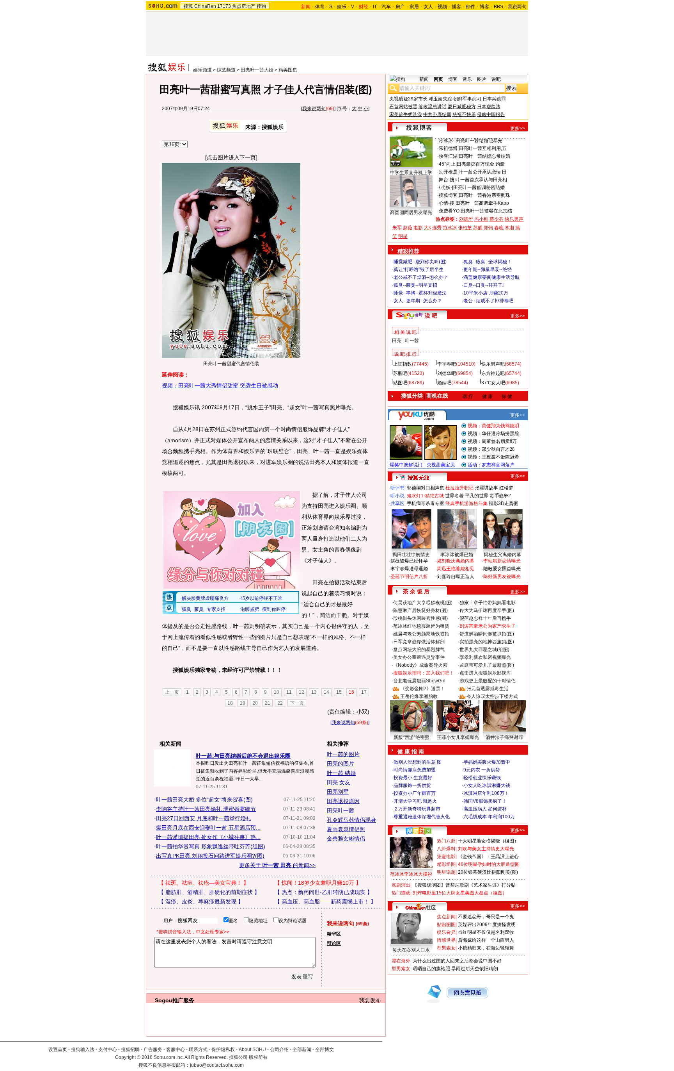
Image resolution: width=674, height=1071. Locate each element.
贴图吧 (400, 383)
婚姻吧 (444, 383)
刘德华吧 (446, 373)
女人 (428, 6)
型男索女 (446, 948)
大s (427, 227)
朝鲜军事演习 (467, 99)
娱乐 (341, 6)
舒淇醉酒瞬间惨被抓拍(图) (486, 634)
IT (375, 6)
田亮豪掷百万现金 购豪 (481, 164)
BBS (498, 6)
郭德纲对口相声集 (425, 488)
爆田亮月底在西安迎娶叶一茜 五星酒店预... (208, 828)
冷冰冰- (446, 140)
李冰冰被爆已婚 (456, 554)
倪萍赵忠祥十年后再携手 (485, 618)
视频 (442, 6)
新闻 (424, 79)
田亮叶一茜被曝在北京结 (486, 211)
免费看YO (449, 211)
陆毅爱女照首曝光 (502, 568)
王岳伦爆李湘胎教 (419, 696)
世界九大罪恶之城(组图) (484, 649)
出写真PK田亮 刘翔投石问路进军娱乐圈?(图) (210, 856)
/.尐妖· (445, 187)
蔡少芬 (497, 219)
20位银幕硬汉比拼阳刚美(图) (488, 872)
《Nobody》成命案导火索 (420, 665)
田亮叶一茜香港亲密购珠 (484, 195)
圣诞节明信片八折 (409, 576)
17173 (224, 6)
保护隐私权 (223, 1049)
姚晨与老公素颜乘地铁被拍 (421, 634)
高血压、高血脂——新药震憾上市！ (325, 901)
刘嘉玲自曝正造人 (455, 576)
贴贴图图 (446, 924)
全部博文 (324, 1049)
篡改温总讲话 (433, 106)
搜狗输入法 (82, 1049)
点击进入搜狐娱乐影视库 (485, 673)
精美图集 (287, 70)
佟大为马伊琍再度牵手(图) (486, 610)
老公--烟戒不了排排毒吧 (488, 300)
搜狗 (261, 6)
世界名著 (454, 495)
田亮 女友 (338, 782)
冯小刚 (481, 219)
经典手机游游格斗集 (466, 503)
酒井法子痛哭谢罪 (504, 737)
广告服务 (153, 1049)
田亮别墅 (338, 792)
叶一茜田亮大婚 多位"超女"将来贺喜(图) (204, 799)
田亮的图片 (340, 763)
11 (289, 692)
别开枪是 (448, 172)
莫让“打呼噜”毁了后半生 (418, 269)
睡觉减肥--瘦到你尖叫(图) (420, 261)
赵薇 (407, 227)
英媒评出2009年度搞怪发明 (487, 924)
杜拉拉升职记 (459, 488)
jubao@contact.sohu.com (217, 1065)
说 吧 (431, 315)
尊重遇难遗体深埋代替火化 (422, 816)
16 (351, 692)
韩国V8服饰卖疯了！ (485, 801)
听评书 (397, 488)
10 (276, 692)
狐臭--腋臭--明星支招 (415, 285)
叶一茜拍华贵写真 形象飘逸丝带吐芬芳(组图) (210, 846)
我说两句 (517, 6)
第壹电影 (446, 856)
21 (267, 703)
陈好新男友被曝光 (502, 576)
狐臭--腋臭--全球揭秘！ (487, 261)
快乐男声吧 (493, 364)
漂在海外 (401, 961)
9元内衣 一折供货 (481, 770)
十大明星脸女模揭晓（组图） (488, 841)
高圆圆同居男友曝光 (411, 212)
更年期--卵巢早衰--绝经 (487, 269)
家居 (414, 6)
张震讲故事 (486, 488)
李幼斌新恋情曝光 (502, 561)
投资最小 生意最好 (413, 777)
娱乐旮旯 (446, 932)
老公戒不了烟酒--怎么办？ (421, 277)
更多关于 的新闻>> (277, 865)
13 (314, 692)
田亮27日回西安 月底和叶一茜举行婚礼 (203, 818)
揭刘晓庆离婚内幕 (455, 561)
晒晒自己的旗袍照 (431, 968)
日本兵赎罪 (494, 99)
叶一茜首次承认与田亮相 (481, 179)
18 (230, 703)
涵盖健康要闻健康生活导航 (491, 277)
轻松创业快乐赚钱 (482, 777)
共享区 (397, 503)
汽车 (386, 6)
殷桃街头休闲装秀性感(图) (420, 618)
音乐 (467, 79)
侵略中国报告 (491, 114)
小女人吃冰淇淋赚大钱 (486, 785)
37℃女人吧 (493, 383)
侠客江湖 (448, 156)
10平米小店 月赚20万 (485, 293)
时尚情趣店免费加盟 (415, 770)
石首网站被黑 (403, 106)
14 (326, 692)
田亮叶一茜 (340, 810)
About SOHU (252, 1049)
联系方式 (198, 1049)
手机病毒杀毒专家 (425, 503)
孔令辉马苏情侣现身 (351, 820)
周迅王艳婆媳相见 (455, 568)
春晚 (499, 227)
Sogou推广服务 (174, 1000)
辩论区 (334, 943)
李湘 (509, 227)
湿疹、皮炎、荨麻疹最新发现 (200, 901)
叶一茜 (412, 340)
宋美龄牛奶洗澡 (405, 114)
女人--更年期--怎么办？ (418, 300)
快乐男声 (514, 219)
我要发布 (370, 1000)
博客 (484, 6)
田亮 (396, 340)
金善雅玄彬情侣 (346, 838)
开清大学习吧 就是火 (415, 801)
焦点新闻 (446, 916)
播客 (456, 6)
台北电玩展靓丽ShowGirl (419, 681)
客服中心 (175, 1049)
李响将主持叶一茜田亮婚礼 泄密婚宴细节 (206, 809)
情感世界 (446, 940)
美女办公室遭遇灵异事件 (419, 657)
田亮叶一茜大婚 (257, 70)
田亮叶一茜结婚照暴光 (479, 140)
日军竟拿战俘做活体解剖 (419, 641)
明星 (403, 236)
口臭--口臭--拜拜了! (483, 285)
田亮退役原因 (343, 801)
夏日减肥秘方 (462, 106)
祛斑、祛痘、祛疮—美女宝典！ (203, 883)
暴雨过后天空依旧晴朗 (474, 968)
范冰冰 (450, 227)
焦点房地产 (243, 6)
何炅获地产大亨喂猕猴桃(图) (422, 602)
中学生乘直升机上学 (411, 172)
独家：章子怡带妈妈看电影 (487, 602)
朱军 (397, 227)
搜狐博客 (448, 195)
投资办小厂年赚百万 (415, 793)
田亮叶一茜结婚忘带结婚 (484, 156)
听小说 (397, 495)
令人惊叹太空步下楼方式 (492, 696)
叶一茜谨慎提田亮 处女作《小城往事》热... (208, 837)
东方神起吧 (493, 373)
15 (339, 692)
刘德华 (466, 219)
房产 (400, 6)
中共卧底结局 (437, 114)
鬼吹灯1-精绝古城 (425, 495)
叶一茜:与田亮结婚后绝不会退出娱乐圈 (243, 756)
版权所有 (258, 1057)
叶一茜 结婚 (341, 773)
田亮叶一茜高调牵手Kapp (482, 203)
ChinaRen (205, 6)
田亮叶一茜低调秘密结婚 (479, 187)
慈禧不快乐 (464, 114)
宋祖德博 (448, 148)
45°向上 (447, 164)
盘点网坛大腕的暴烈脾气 (419, 649)
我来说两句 (314, 108)
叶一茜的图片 (343, 754)
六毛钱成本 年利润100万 (489, 816)
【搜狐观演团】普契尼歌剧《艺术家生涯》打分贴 (464, 885)
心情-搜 (446, 203)
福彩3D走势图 (503, 503)
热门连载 (401, 893)
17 (364, 692)
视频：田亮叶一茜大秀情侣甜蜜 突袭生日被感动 (220, 385)
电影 (418, 227)
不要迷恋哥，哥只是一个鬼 (486, 916)
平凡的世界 (476, 495)
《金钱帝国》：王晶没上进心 (488, 856)
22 (280, 703)
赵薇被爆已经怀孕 (409, 561)
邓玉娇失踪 (440, 99)
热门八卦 (446, 841)
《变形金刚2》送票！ (422, 688)
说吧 (496, 79)
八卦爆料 (446, 848)
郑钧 (488, 227)
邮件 (470, 6)
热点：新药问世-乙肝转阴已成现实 (323, 892)
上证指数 (402, 364)
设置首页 (57, 1049)
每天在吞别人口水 (411, 950)
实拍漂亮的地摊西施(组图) (486, 641)
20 (255, 703)
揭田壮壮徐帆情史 (411, 554)
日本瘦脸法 (488, 106)
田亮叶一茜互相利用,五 (483, 148)
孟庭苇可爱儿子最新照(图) (486, 665)
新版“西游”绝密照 (411, 737)
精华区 (334, 934)
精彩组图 (446, 864)
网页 (438, 79)
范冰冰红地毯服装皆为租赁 (421, 626)
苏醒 (477, 227)
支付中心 (107, 1049)
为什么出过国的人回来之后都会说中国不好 (457, 961)
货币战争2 (500, 495)
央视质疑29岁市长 (408, 99)
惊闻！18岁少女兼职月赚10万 (318, 883)
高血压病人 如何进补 (485, 809)
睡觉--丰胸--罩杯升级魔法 (420, 293)
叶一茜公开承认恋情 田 (483, 172)
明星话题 (446, 872)
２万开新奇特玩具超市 (417, 809)
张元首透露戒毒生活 (487, 688)
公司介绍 (279, 1049)
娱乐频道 (202, 70)
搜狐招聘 (130, 1049)
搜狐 (188, 6)
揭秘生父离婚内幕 (502, 554)
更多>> (517, 128)
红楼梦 (506, 488)
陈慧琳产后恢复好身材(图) (420, 610)
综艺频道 (226, 70)
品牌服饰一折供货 (412, 785)
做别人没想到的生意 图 (418, 762)
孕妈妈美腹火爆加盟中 (486, 762)
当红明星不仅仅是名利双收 (486, 932)
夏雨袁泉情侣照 (346, 829)
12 (301, 692)
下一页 (297, 703)
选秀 (437, 227)
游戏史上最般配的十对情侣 (487, 681)
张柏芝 (465, 227)
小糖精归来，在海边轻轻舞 (486, 948)
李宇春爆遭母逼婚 (409, 568)
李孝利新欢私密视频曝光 (485, 657)
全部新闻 (302, 1049)
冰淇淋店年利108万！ (486, 793)
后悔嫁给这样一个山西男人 (486, 940)
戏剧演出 (401, 885)
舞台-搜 (446, 179)
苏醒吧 (400, 373)
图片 (481, 79)
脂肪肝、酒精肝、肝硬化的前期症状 (209, 892)
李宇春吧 (446, 364)
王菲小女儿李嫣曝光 (458, 737)
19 (242, 703)
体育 (320, 6)
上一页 (172, 692)
